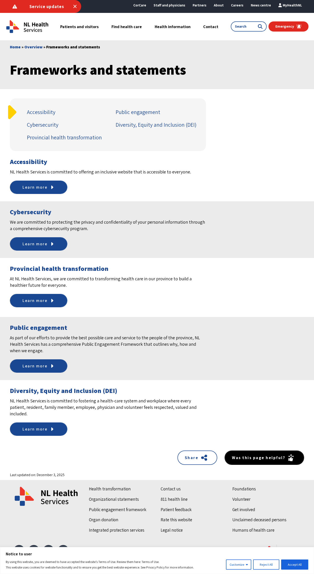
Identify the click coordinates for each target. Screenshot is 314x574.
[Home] (47, 496)
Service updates (46, 6)
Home (15, 47)
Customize (237, 564)
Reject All (266, 564)
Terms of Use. (150, 562)
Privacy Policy (155, 567)
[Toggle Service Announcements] (75, 6)
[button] (218, 5)
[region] (157, 560)
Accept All (295, 564)
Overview (33, 47)
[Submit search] (261, 26)
